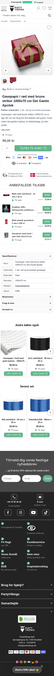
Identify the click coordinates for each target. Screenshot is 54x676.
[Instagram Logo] (20, 512)
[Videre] (48, 70)
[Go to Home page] (17, 8)
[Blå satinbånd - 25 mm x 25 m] (13, 404)
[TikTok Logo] (46, 512)
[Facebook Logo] (8, 512)
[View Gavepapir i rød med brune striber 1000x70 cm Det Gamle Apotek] (4, 80)
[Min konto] (38, 8)
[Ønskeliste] (44, 8)
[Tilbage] (5, 70)
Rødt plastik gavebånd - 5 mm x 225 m (23, 221)
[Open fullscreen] (27, 49)
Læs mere (5, 129)
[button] (27, 585)
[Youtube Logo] (33, 512)
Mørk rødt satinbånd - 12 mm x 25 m (23, 195)
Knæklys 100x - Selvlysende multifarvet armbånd (23, 208)
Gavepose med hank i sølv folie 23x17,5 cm (22, 235)
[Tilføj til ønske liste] (49, 27)
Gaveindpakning (22, 286)
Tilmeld (47, 478)
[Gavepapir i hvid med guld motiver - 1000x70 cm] (13, 343)
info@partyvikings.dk (27, 645)
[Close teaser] (41, 666)
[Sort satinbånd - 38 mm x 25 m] (40, 343)
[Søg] (49, 15)
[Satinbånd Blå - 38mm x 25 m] (40, 404)
